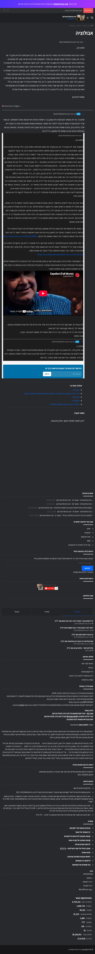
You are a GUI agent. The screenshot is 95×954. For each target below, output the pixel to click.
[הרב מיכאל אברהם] (72, 18)
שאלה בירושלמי (87, 680)
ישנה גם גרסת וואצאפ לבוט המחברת (80, 719)
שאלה (84, 25)
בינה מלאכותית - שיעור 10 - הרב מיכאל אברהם (74, 504)
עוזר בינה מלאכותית (61, 4)
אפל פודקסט (85, 536)
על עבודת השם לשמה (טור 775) (82, 634)
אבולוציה (75, 389)
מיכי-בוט (90, 713)
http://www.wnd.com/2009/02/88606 (20, 236)
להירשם (87, 568)
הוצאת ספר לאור (87, 663)
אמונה (78, 25)
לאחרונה (77, 611)
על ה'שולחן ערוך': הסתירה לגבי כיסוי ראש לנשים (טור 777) (74, 621)
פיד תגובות (87, 885)
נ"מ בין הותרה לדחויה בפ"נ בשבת (81, 675)
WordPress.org (85, 889)
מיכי (83, 114)
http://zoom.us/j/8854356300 (81, 702)
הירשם (47, 374)
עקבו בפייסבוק (88, 595)
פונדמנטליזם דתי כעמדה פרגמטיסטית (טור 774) (64, 10)
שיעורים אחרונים (87, 493)
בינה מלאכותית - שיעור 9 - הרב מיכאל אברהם (74, 511)
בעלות (90, 667)
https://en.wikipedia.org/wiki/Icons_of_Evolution (60, 254)
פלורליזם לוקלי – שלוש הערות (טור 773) (80, 648)
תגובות (17, 611)
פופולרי (46, 611)
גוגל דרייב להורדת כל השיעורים (79, 545)
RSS (88, 541)
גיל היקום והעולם (87, 671)
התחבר (89, 878)
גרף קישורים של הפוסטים (81, 864)
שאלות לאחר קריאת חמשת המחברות (64, 404)
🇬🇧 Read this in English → (12, 106)
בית (89, 25)
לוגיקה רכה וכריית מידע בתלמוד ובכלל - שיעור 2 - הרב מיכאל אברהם (66, 515)
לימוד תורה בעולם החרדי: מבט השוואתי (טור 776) (76, 628)
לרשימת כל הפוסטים (83, 860)
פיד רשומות (87, 881)
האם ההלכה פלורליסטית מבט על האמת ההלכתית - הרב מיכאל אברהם (65, 507)
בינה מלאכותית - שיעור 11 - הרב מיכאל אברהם (74, 500)
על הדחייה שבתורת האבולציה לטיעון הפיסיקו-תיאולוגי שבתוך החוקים (51, 393)
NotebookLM (72, 716)
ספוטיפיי (87, 532)
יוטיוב (88, 528)
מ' (83, 42)
